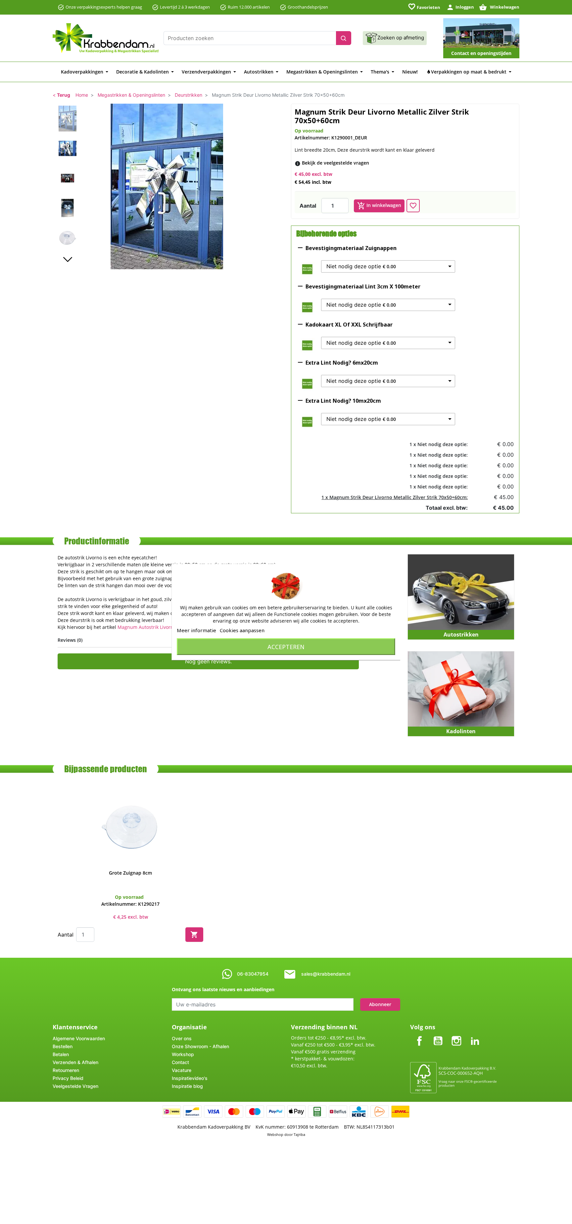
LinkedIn (475, 1035)
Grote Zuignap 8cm (130, 873)
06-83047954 (252, 974)
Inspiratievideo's (190, 1078)
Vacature (181, 1070)
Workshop (183, 1054)
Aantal (308, 205)
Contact (180, 1062)
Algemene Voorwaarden (79, 1038)
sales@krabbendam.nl (325, 974)
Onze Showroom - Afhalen (200, 1046)
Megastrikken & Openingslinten (131, 95)
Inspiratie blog (187, 1086)
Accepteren (286, 647)
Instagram (456, 1035)
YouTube (438, 1035)
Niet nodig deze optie (361, 266)
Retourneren (66, 1070)
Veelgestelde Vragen (75, 1086)
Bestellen (62, 1046)
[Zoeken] (343, 38)
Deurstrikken (188, 95)
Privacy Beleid (68, 1078)
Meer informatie (196, 630)
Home (81, 95)
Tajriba (299, 1134)
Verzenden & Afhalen (75, 1062)
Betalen (61, 1054)
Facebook (419, 1035)
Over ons (182, 1038)
